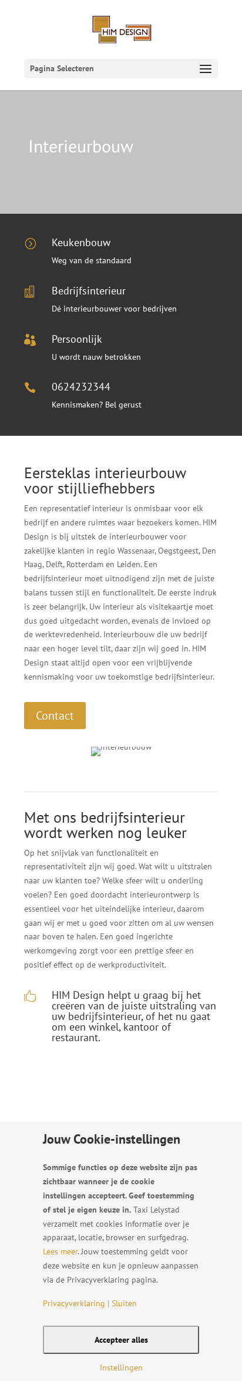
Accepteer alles (121, 1339)
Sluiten (124, 1303)
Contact (55, 715)
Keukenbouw (81, 242)
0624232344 (81, 386)
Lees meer (60, 1251)
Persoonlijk (77, 339)
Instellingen (121, 1367)
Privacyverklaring (74, 1303)
